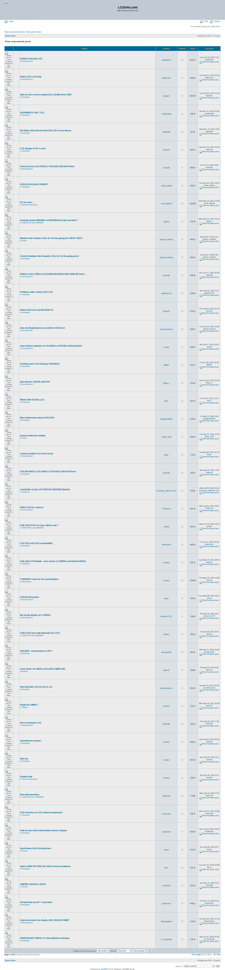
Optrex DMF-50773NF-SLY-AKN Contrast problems (45, 866)
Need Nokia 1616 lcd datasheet (35, 848)
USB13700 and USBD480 (32, 223)
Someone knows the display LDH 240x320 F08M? (44, 920)
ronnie (166, 347)
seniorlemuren (166, 688)
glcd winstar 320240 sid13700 (35, 382)
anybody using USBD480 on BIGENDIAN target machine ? (49, 220)
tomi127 (166, 706)
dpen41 (166, 670)
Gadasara (166, 832)
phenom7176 (166, 616)
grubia (166, 527)
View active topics (34, 32)
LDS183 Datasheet (29, 597)
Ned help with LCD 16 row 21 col (36, 687)
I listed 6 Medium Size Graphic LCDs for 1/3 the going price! (49, 256)
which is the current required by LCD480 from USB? (46, 94)
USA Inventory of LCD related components (41, 812)
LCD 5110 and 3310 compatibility (36, 543)
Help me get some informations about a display (43, 830)
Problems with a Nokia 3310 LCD (36, 292)
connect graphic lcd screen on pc (36, 453)
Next (219, 954)
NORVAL (166, 724)
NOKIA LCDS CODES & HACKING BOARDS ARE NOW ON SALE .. (53, 274)
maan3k (166, 168)
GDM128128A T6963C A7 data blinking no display (44, 938)
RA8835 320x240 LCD (31, 59)
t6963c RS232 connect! (31, 507)
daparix (166, 96)
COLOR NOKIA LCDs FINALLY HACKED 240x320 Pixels (48, 471)
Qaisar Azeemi (166, 329)
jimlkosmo (166, 78)
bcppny (166, 562)
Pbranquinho (166, 921)
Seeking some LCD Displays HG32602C (40, 364)
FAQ (206, 21)
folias (166, 455)
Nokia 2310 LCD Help (30, 76)
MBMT (166, 365)
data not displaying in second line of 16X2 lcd (42, 328)
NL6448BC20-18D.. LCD (32, 112)
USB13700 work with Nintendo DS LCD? (40, 633)
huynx (166, 850)
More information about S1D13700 (37, 417)
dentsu (166, 634)
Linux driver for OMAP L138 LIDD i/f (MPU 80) (42, 669)
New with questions (29, 794)
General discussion (30, 205)
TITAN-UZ (166, 509)
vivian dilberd (166, 204)
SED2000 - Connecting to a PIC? (36, 651)
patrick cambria (166, 239)
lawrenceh (166, 545)
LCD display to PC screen (33, 148)
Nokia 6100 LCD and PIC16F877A (36, 310)
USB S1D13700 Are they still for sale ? (39, 525)
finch (166, 401)
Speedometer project (30, 741)
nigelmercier (166, 293)
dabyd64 (166, 132)
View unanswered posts (14, 32)
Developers (26, 582)
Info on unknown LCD (30, 723)
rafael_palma (166, 186)
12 (215, 954)
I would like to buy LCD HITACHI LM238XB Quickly (45, 489)
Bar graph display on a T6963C (35, 615)
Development (27, 61)
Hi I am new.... (27, 202)
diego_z (166, 383)
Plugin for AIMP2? (29, 705)
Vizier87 (166, 311)
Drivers (25, 671)
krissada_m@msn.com (166, 491)
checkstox (166, 814)
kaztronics (166, 903)
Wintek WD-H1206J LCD (32, 400)
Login (10, 21)
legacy (166, 221)
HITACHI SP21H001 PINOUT (34, 184)
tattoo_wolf (166, 437)
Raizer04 (166, 796)
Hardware (26, 97)
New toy (24, 758)
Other (24, 241)
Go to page (196, 954)
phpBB (103, 969)
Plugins (25, 707)
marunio (166, 150)
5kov (166, 868)
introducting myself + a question (36, 902)
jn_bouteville (166, 939)
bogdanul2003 (166, 419)
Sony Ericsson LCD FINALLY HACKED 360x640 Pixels (47, 166)
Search (217, 21)
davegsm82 (166, 652)
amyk (166, 598)
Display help (26, 776)
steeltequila (166, 114)
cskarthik (166, 885)
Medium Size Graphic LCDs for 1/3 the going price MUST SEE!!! (51, 238)
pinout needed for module (32, 435)
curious (166, 580)
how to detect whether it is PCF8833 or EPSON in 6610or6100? (51, 346)
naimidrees (166, 60)
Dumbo (166, 742)
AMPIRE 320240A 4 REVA (33, 884)
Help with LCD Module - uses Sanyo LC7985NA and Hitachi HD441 (53, 561)
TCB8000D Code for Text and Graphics (39, 579)
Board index (10, 36)
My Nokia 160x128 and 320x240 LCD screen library (45, 130)
